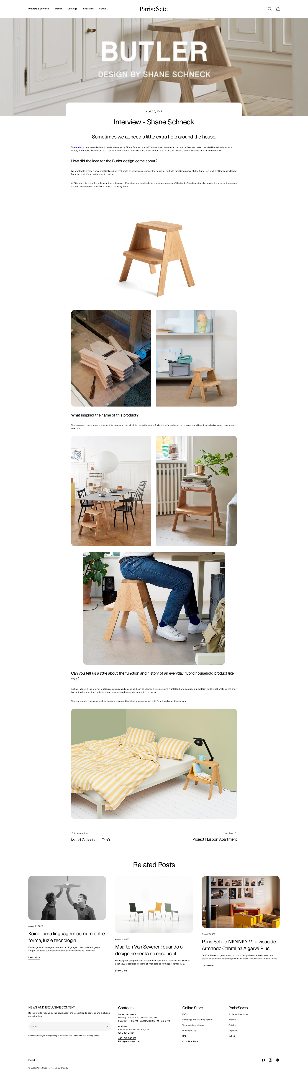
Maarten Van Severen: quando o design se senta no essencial (149, 950)
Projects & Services (238, 1014)
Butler (78, 147)
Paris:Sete (41, 1068)
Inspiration (234, 1030)
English (31, 1060)
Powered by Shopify (58, 1068)
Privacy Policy (189, 1030)
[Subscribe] (107, 1026)
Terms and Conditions (72, 1035)
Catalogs (233, 1025)
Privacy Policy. (93, 1035)
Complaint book (190, 1041)
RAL (184, 1036)
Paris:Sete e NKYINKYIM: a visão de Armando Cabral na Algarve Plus (239, 945)
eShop (232, 1036)
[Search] (269, 8)
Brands (232, 1019)
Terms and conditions (193, 1025)
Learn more (34, 957)
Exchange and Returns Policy (197, 1019)
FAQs (185, 1014)
